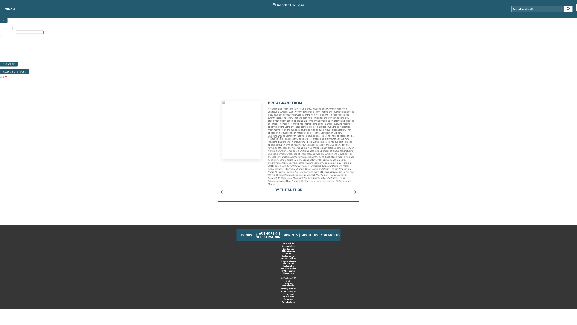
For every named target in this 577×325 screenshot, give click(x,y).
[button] (221, 192)
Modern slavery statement (288, 262)
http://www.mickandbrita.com (314, 162)
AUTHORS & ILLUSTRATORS (268, 235)
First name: (6, 28)
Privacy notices (288, 288)
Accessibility (288, 246)
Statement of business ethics (288, 257)
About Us (310, 235)
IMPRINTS (290, 235)
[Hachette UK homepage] (288, 9)
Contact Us (330, 235)
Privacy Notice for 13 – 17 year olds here (312, 38)
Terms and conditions (288, 295)
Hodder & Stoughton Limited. (35, 49)
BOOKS (246, 235)
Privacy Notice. (59, 55)
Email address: (7, 32)
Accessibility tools (14, 71)
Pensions (288, 299)
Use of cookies (288, 291)
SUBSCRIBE (9, 64)
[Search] (568, 9)
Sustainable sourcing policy (288, 267)
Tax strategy (288, 302)
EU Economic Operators (288, 271)
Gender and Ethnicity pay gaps (288, 251)
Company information (288, 284)
